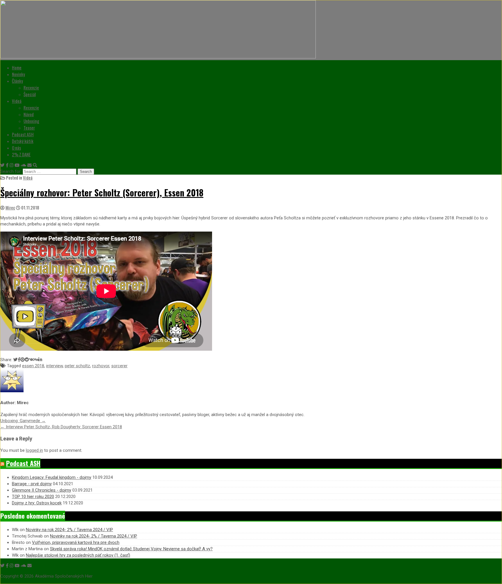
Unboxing (31, 121)
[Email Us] (29, 165)
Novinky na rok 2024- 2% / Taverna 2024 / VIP (69, 529)
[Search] (35, 165)
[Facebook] (7, 165)
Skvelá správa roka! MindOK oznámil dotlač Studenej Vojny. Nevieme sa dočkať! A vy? (131, 548)
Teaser (29, 127)
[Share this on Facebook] (19, 359)
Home (16, 67)
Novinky (18, 74)
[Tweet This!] (15, 359)
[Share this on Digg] (36, 359)
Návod (29, 114)
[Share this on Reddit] (27, 359)
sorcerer (119, 365)
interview (54, 365)
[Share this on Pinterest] (22, 359)
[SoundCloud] (23, 165)
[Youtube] (17, 165)
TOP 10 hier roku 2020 (33, 496)
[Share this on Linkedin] (40, 359)
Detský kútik (22, 141)
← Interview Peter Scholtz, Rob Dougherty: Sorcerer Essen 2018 (61, 426)
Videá (16, 101)
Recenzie (31, 87)
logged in (34, 450)
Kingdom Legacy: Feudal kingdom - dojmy (51, 477)
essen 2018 (33, 365)
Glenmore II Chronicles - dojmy (41, 490)
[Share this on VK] (31, 359)
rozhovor (100, 365)
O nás (16, 147)
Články (17, 81)
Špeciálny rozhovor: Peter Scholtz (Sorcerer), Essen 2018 (101, 192)
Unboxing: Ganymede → (23, 420)
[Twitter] (2, 165)
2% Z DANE (21, 154)
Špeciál (30, 94)
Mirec (10, 207)
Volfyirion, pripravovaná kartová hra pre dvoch (75, 542)
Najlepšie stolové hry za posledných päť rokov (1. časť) (78, 555)
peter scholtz (77, 365)
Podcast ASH (23, 134)
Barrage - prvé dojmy (32, 483)
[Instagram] (11, 165)
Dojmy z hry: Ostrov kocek (37, 503)
